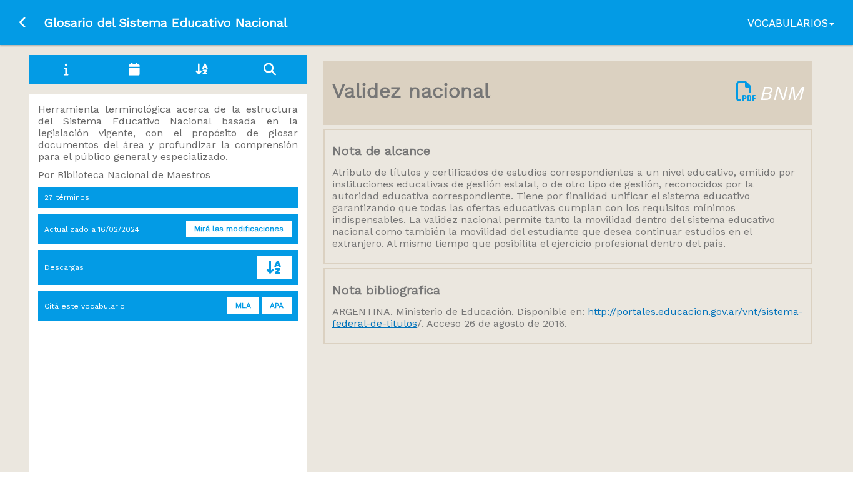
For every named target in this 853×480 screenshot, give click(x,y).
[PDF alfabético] (274, 267)
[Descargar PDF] (746, 93)
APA (277, 305)
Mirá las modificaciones (239, 228)
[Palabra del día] (134, 69)
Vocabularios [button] (787, 23)
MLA (243, 305)
